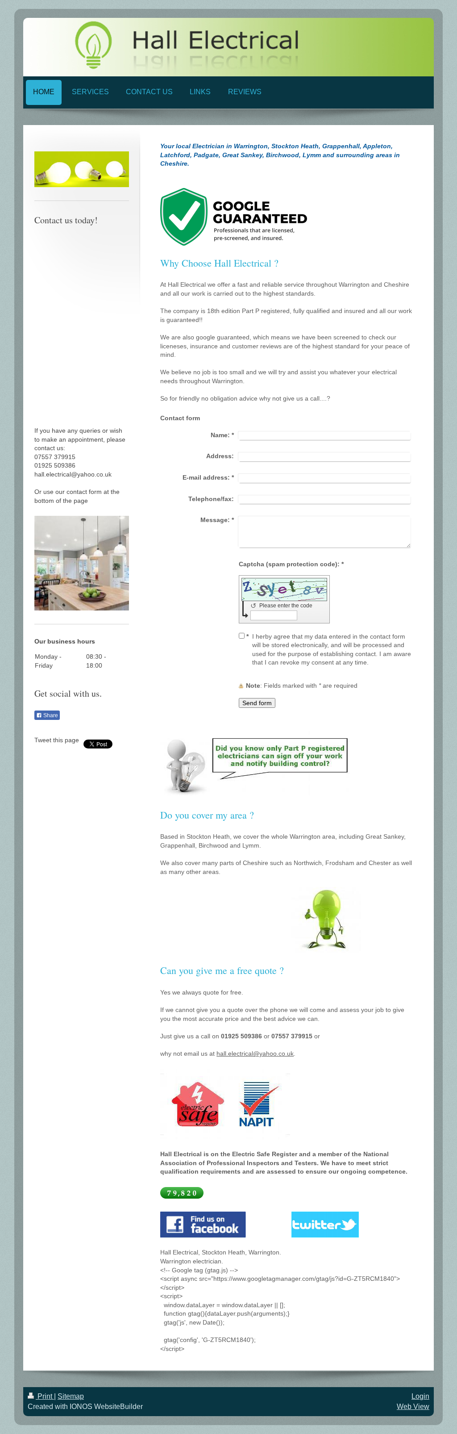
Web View (413, 1406)
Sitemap (71, 1396)
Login (420, 1396)
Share (50, 715)
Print (45, 1396)
